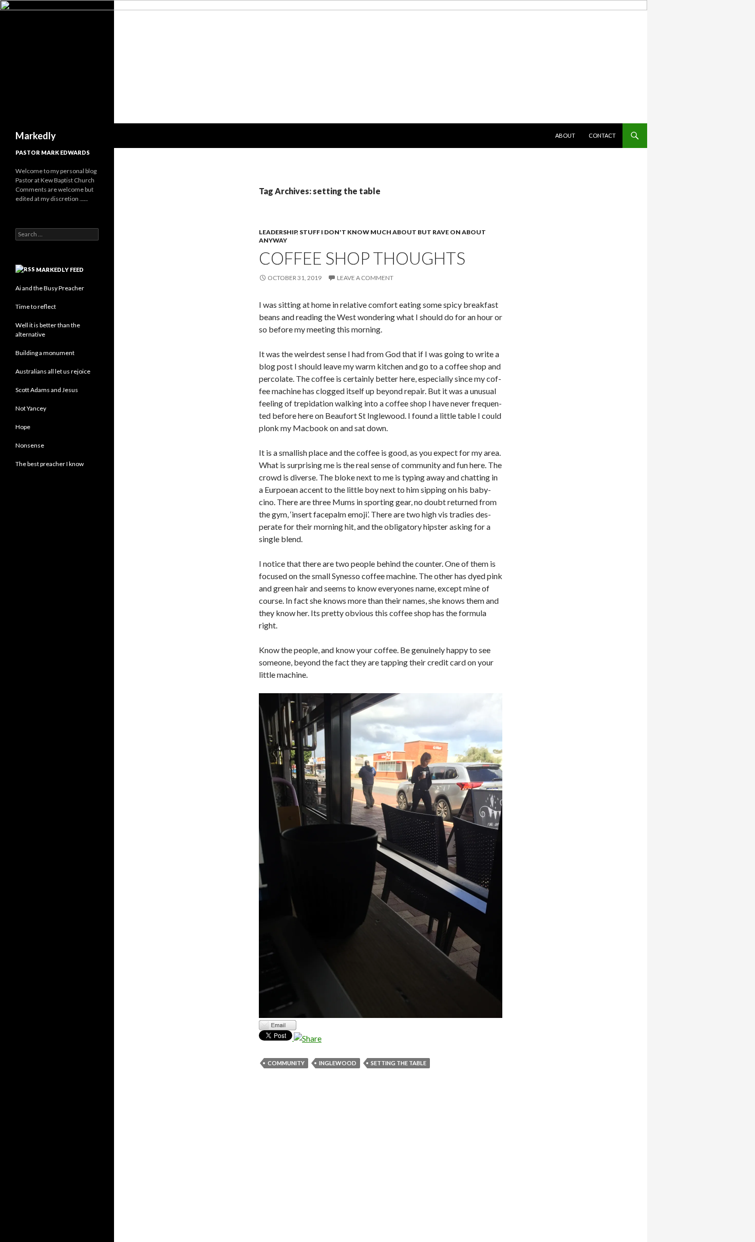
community (286, 1063)
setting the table (398, 1063)
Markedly (35, 135)
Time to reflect (35, 306)
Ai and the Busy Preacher (49, 288)
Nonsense (29, 445)
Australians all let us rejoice (52, 371)
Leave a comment (365, 278)
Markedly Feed (60, 269)
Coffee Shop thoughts (362, 258)
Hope (22, 427)
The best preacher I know (49, 464)
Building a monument (44, 353)
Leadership (278, 232)
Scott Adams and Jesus (46, 390)
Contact (602, 135)
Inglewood (337, 1063)
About (565, 135)
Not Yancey (30, 408)
